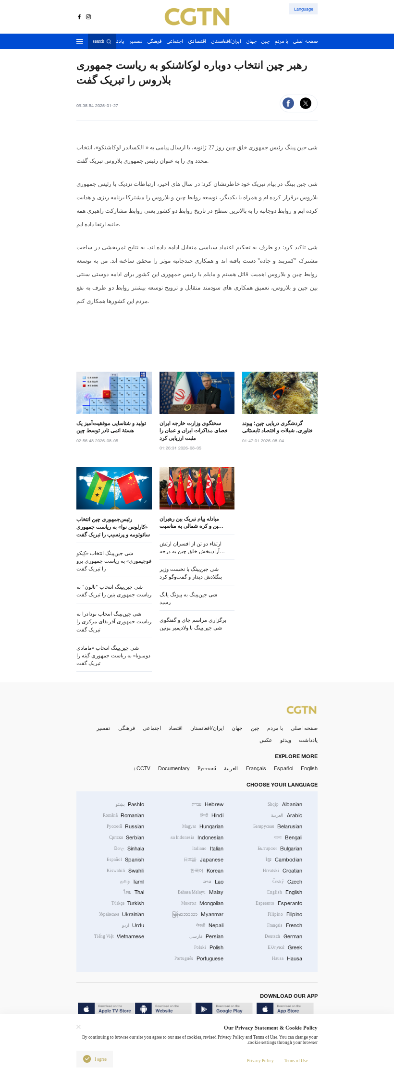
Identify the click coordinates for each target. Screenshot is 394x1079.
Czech (287, 881)
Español (283, 768)
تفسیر (103, 728)
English (309, 768)
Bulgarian (280, 848)
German (283, 936)
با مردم (275, 728)
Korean (206, 870)
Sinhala (129, 848)
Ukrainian (122, 914)
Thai (134, 892)
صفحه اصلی (304, 728)
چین (255, 728)
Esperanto (279, 903)
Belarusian (277, 826)
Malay (200, 892)
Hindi (211, 815)
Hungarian (202, 826)
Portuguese (198, 958)
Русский (206, 768)
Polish (208, 947)
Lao (213, 881)
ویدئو (285, 740)
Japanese (203, 859)
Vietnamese (119, 936)
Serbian (127, 837)
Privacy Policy (260, 1060)
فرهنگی (126, 728)
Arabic (286, 815)
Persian (206, 936)
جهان (237, 728)
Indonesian (197, 837)
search (98, 41)
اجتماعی (152, 728)
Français (256, 768)
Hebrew (207, 804)
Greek (285, 947)
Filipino (285, 914)
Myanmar (197, 914)
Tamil (132, 881)
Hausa (287, 958)
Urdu (133, 925)
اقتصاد (176, 728)
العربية (231, 768)
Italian (207, 848)
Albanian (285, 804)
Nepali (209, 925)
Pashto (130, 804)
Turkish (128, 903)
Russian (126, 826)
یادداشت (308, 740)
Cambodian (284, 859)
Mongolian (202, 903)
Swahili (126, 870)
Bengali (288, 837)
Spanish (126, 859)
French (284, 925)
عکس (265, 740)
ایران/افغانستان (207, 728)
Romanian (124, 815)
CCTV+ (141, 768)
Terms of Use (296, 1060)
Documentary (174, 768)
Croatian (282, 870)
